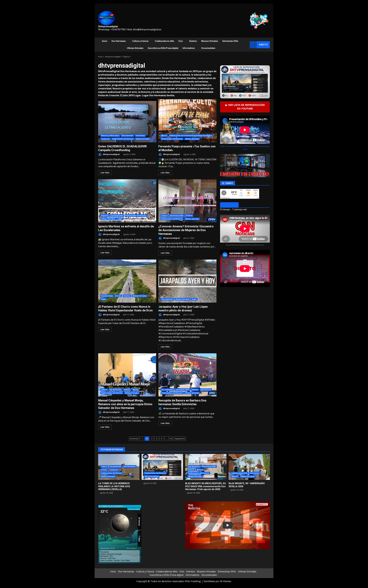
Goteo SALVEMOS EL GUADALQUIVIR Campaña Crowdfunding (127, 120)
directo (263, 45)
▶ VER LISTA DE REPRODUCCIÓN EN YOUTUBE (245, 107)
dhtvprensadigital (111, 154)
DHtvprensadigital (108, 26)
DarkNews (209, 581)
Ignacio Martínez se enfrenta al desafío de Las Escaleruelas (127, 200)
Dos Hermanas (119, 41)
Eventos (193, 41)
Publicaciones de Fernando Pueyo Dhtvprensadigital (190, 136)
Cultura (164, 216)
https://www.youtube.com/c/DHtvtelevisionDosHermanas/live (245, 147)
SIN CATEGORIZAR (152, 476)
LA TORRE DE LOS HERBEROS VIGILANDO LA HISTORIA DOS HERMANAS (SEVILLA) (114, 486)
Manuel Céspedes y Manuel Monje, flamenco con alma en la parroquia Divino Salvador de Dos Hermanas (127, 374)
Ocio (180, 41)
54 (171, 438)
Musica (164, 136)
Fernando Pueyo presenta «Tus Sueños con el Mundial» (187, 120)
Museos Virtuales (209, 41)
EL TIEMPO (229, 205)
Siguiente (180, 438)
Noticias (200, 470)
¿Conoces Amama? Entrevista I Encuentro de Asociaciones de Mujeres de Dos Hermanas (187, 200)
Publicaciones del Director (122, 139)
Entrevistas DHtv (230, 41)
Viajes (120, 219)
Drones (118, 296)
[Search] (246, 44)
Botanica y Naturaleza (110, 136)
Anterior (134, 438)
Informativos (189, 48)
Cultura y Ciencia (140, 41)
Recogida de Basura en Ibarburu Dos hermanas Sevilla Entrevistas (187, 374)
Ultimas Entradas (135, 48)
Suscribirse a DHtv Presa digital (163, 48)
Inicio (104, 41)
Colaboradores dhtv (164, 41)
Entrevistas (140, 136)
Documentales (208, 48)
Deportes (105, 216)
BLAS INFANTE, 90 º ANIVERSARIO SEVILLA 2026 (249, 467)
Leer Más (104, 172)
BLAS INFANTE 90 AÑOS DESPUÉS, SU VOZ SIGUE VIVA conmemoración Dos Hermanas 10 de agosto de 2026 (205, 486)
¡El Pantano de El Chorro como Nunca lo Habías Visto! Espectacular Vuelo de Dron (127, 281)
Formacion (105, 139)
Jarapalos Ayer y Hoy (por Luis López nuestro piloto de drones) (187, 281)
